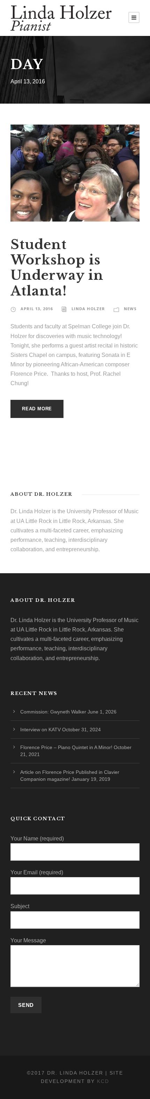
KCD (103, 1081)
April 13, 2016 (37, 308)
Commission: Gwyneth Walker (53, 712)
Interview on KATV (40, 729)
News (130, 308)
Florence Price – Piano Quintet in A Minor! (66, 747)
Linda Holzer (88, 308)
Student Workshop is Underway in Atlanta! (57, 268)
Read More (37, 408)
